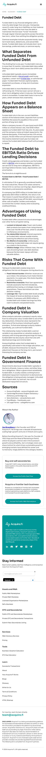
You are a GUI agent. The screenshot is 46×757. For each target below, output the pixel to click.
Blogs (4, 679)
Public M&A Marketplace (11, 593)
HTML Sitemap (7, 700)
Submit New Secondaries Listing (14, 623)
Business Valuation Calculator (13, 651)
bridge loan (25, 79)
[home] (9, 4)
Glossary (5, 683)
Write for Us (6, 687)
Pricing (4, 640)
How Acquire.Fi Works (10, 675)
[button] (41, 4)
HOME (4, 12)
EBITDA (11, 163)
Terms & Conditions (9, 692)
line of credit (24, 76)
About (4, 670)
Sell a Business (7, 604)
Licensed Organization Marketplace (15, 601)
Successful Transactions (11, 666)
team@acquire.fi (12, 715)
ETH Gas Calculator (9, 655)
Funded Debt (21, 12)
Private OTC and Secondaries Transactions (17, 618)
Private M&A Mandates (10, 597)
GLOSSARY (11, 12)
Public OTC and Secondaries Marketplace (17, 614)
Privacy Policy (7, 696)
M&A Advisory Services (10, 636)
